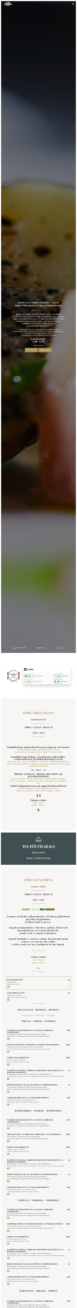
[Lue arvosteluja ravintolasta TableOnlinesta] (47, 684)
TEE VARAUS (31, 350)
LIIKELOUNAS (45, 350)
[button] (73, 4)
